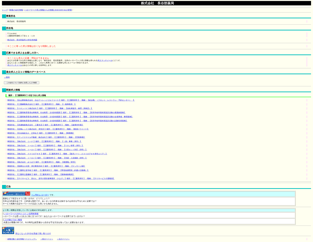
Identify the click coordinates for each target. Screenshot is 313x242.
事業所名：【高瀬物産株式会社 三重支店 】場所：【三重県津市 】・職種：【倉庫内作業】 (45, 125)
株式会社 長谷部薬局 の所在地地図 (22, 40)
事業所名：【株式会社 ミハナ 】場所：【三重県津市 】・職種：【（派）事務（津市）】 (44, 141)
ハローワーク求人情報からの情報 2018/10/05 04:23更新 (48, 10)
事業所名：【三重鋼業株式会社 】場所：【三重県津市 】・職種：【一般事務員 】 (41, 104)
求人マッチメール (105, 60)
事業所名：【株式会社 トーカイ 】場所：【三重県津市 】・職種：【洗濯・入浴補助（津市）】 (47, 158)
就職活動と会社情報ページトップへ (22, 239)
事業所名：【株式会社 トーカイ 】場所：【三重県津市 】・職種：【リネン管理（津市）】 (45, 146)
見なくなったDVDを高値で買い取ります (33, 233)
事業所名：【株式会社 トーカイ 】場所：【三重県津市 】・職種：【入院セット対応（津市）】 (47, 150)
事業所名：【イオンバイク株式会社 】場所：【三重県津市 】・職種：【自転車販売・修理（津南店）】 (50, 108)
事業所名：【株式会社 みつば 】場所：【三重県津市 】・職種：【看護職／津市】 (41, 162)
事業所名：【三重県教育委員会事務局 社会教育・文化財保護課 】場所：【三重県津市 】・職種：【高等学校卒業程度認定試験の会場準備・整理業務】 (70, 117)
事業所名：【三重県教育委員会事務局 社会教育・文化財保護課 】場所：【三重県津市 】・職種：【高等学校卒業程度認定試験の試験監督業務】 (67, 121)
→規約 (7, 77)
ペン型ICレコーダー (40, 195)
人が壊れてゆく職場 (13, 220)
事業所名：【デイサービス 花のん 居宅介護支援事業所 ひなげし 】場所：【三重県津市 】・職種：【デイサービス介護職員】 (61, 178)
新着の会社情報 (16, 10)
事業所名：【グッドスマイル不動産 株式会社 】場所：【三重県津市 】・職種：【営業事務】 (46, 137)
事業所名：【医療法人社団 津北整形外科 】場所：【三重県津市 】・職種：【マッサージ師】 (46, 166)
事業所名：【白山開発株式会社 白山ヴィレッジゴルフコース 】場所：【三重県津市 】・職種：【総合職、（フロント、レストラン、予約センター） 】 (71, 100)
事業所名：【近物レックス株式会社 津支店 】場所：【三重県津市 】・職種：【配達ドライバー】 (48, 129)
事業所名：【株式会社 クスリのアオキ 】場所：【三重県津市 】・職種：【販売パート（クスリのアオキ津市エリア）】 (57, 154)
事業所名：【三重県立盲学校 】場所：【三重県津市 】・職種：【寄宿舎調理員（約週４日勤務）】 (48, 170)
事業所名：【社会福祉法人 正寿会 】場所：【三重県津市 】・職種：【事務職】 (40, 133)
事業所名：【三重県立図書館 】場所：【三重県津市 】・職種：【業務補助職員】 (40, 174)
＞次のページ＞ (63, 239)
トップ (5, 10)
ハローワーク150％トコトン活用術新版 (21, 214)
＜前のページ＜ (46, 239)
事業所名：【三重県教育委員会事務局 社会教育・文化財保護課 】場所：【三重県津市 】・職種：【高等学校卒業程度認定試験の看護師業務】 (66, 113)
